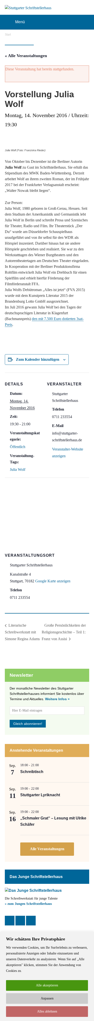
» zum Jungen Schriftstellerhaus (28, 904)
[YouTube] (31, 920)
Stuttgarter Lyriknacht (40, 795)
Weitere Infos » (57, 699)
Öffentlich (17, 447)
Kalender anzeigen (47, 849)
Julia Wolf (17, 469)
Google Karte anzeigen (52, 581)
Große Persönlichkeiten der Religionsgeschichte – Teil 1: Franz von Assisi (64, 632)
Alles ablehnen (47, 1011)
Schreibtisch (31, 772)
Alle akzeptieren (47, 985)
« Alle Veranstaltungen (26, 55)
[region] (47, 976)
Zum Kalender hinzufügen (37, 359)
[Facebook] (9, 920)
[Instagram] (20, 920)
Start (8, 34)
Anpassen (47, 998)
